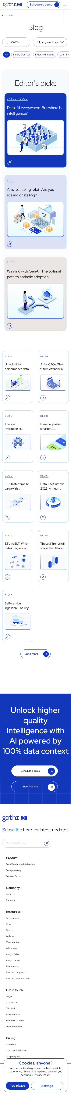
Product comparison (16, 972)
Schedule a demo (41, 4)
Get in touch (14, 990)
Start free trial (30, 786)
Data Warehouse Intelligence (20, 864)
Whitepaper (12, 948)
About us (10, 894)
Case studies (12, 942)
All (6, 54)
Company (13, 888)
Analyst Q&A (12, 954)
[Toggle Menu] (66, 4)
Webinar (10, 936)
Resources (13, 912)
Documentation (14, 1026)
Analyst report (13, 960)
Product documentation (18, 978)
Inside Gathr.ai (21, 54)
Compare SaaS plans (16, 1050)
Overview (11, 1044)
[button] (46, 843)
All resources (12, 918)
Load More (31, 654)
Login (9, 996)
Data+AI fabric (13, 876)
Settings (47, 1086)
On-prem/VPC (13, 1056)
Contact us (11, 1002)
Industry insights (44, 54)
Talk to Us (11, 1008)
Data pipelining (13, 870)
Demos (9, 930)
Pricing (11, 1038)
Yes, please (17, 1086)
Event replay (12, 966)
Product (11, 858)
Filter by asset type (48, 42)
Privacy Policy (42, 1075)
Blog (8, 924)
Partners (10, 900)
